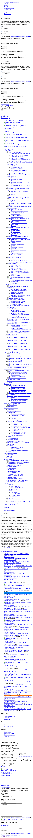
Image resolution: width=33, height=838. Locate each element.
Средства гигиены (21, 146)
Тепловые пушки (24, 332)
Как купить (7, 732)
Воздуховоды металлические (19, 399)
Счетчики (10, 417)
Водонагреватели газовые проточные (18, 351)
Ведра (12, 251)
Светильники (15, 171)
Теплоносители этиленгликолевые (21, 329)
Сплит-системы (15, 375)
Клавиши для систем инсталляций (21, 203)
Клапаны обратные (16, 423)
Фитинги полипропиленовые (19, 450)
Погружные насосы (26, 364)
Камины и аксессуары (13, 502)
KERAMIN (14, 489)
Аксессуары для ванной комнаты (17, 238)
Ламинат (10, 454)
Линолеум (10, 456)
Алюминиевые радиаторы (18, 289)
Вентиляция (16, 132)
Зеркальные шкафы (16, 167)
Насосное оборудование (11, 352)
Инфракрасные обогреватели (15, 463)
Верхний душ (15, 221)
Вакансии (7, 719)
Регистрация (7, 14)
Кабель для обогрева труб (14, 465)
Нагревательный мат (17, 302)
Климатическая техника (11, 369)
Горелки (13, 308)
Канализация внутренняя (18, 414)
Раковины (14, 283)
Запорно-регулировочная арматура (17, 421)
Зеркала (13, 165)
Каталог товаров (6, 116)
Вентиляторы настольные (18, 390)
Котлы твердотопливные (18, 311)
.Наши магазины (9, 8)
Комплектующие (16, 233)
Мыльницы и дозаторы (17, 244)
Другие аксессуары (16, 254)
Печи (13, 498)
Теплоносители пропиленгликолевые (17, 327)
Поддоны (13, 183)
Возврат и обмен (9, 733)
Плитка (12, 143)
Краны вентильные (16, 424)
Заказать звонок (5, 16)
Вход (5, 12)
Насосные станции (25, 358)
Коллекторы (10, 436)
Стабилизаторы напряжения (15, 481)
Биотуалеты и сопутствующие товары (18, 197)
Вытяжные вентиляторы (18, 388)
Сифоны (9, 205)
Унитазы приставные (17, 217)
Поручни (13, 248)
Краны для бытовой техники (19, 426)
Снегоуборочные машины (15, 478)
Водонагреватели (21, 125)
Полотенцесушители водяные (19, 260)
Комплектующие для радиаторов (20, 295)
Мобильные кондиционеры (19, 373)
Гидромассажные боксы (18, 177)
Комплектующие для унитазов (19, 211)
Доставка (6, 5)
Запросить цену (15, 835)
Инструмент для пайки (14, 411)
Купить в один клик (20, 819)
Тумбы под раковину (17, 173)
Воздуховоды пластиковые (18, 400)
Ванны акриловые (16, 265)
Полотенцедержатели (17, 247)
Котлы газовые (15, 310)
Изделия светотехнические (12, 403)
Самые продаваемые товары (9, 551)
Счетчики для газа (16, 420)
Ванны (15, 263)
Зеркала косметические (17, 256)
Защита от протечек (13, 439)
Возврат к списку (6, 547)
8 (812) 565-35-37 (5, 787)
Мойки (13, 194)
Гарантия (6, 736)
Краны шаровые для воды (18, 432)
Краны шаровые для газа (18, 433)
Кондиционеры (22, 372)
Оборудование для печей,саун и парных (19, 501)
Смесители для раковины (18, 158)
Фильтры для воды (12, 438)
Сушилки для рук (24, 370)
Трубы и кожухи (12, 451)
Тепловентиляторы (25, 331)
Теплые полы (21, 299)
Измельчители (11, 472)
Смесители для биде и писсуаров (20, 153)
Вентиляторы (21, 385)
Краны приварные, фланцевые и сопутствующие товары (20, 428)
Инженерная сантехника (11, 408)
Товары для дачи (20, 142)
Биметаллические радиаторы (19, 290)
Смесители (18, 152)
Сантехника (16, 122)
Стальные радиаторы (17, 292)
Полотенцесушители (13, 259)
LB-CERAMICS (15, 486)
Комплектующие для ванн (18, 269)
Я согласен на (16, 36)
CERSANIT (14, 492)
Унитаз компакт (15, 214)
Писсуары (14, 235)
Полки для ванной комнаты (19, 170)
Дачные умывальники (13, 471)
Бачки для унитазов (16, 209)
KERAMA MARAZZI (17, 487)
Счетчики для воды (16, 418)
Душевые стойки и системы (19, 223)
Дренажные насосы (26, 360)
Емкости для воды (25, 460)
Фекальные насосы (25, 357)
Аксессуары (14, 229)
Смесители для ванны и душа (19, 155)
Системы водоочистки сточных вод (17, 480)
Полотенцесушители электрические (21, 262)
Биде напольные (15, 232)
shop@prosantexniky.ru (7, 105)
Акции (6, 3)
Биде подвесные (15, 230)
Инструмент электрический (15, 474)
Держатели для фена (17, 253)
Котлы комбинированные (18, 317)
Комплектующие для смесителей (20, 159)
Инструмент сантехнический (15, 441)
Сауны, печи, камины (24, 145)
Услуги (6, 6)
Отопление (15, 123)
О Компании (7, 9)
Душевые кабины (16, 180)
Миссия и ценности (9, 716)
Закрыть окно (5, 59)
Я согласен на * (16, 817)
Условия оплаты (8, 724)
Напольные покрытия (24, 140)
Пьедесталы (14, 281)
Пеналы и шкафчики (17, 168)
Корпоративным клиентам (11, 2)
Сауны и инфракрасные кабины (16, 499)
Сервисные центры (9, 735)
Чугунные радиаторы (17, 293)
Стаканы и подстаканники (18, 250)
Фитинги (10, 445)
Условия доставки (9, 726)
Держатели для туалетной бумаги (20, 239)
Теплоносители (22, 325)
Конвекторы (19, 298)
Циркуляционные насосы (14, 363)
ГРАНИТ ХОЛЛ (15, 495)
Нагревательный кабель (18, 301)
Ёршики (13, 242)
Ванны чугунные (16, 268)
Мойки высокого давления (15, 475)
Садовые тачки (11, 477)
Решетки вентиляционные (18, 402)
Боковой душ (14, 224)
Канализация (11, 412)
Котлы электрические (17, 313)
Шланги (13, 226)
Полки (13, 245)
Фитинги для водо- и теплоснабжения (17, 447)
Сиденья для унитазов (17, 212)
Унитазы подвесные (16, 215)
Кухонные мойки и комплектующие (17, 190)
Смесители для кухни (17, 156)
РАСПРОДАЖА (19, 120)
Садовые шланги (24, 462)
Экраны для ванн (16, 275)
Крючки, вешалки (16, 241)
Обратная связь (5, 785)
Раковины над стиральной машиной (21, 280)
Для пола (10, 484)
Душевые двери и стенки (18, 179)
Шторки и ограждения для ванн (20, 271)
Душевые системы (25, 218)
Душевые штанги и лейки (18, 220)
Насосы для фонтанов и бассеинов (17, 367)
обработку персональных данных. (20, 36)
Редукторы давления (17, 435)
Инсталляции (15, 202)
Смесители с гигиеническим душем (21, 161)
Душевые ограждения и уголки (20, 182)
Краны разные (15, 430)
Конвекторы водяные (17, 296)
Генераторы (10, 469)
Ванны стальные (15, 266)
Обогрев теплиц (12, 466)
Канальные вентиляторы (18, 391)
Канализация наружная (17, 415)
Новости (6, 717)
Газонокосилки (11, 468)
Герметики (10, 409)
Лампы (15, 405)
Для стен (10, 490)
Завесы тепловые (12, 334)
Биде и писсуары (24, 227)
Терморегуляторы (16, 304)
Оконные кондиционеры (18, 376)
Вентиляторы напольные (18, 387)
